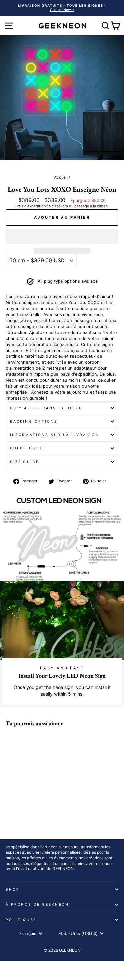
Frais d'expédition (30, 206)
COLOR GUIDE (27, 448)
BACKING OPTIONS (34, 421)
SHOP (13, 889)
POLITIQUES (21, 920)
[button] (62, 236)
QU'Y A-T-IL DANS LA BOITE (46, 408)
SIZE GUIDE (24, 462)
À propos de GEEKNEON (37, 904)
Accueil (61, 177)
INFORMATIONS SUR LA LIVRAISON (54, 435)
